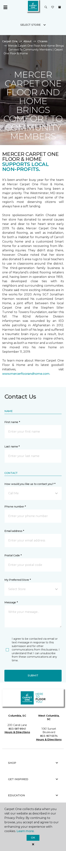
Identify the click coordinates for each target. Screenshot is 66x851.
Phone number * (15, 506)
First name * (12, 422)
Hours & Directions (17, 732)
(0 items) (59, 7)
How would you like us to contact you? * (29, 484)
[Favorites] (52, 7)
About (27, 41)
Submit (33, 675)
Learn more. (25, 831)
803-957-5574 (49, 736)
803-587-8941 (17, 728)
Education (16, 795)
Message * (11, 602)
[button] (45, 7)
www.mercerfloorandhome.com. (26, 373)
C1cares (42, 41)
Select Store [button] (30, 24)
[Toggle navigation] (5, 7)
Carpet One (10, 41)
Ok (33, 837)
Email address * (14, 531)
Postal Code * (12, 555)
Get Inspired (18, 779)
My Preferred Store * (17, 580)
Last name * (12, 446)
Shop (12, 763)
